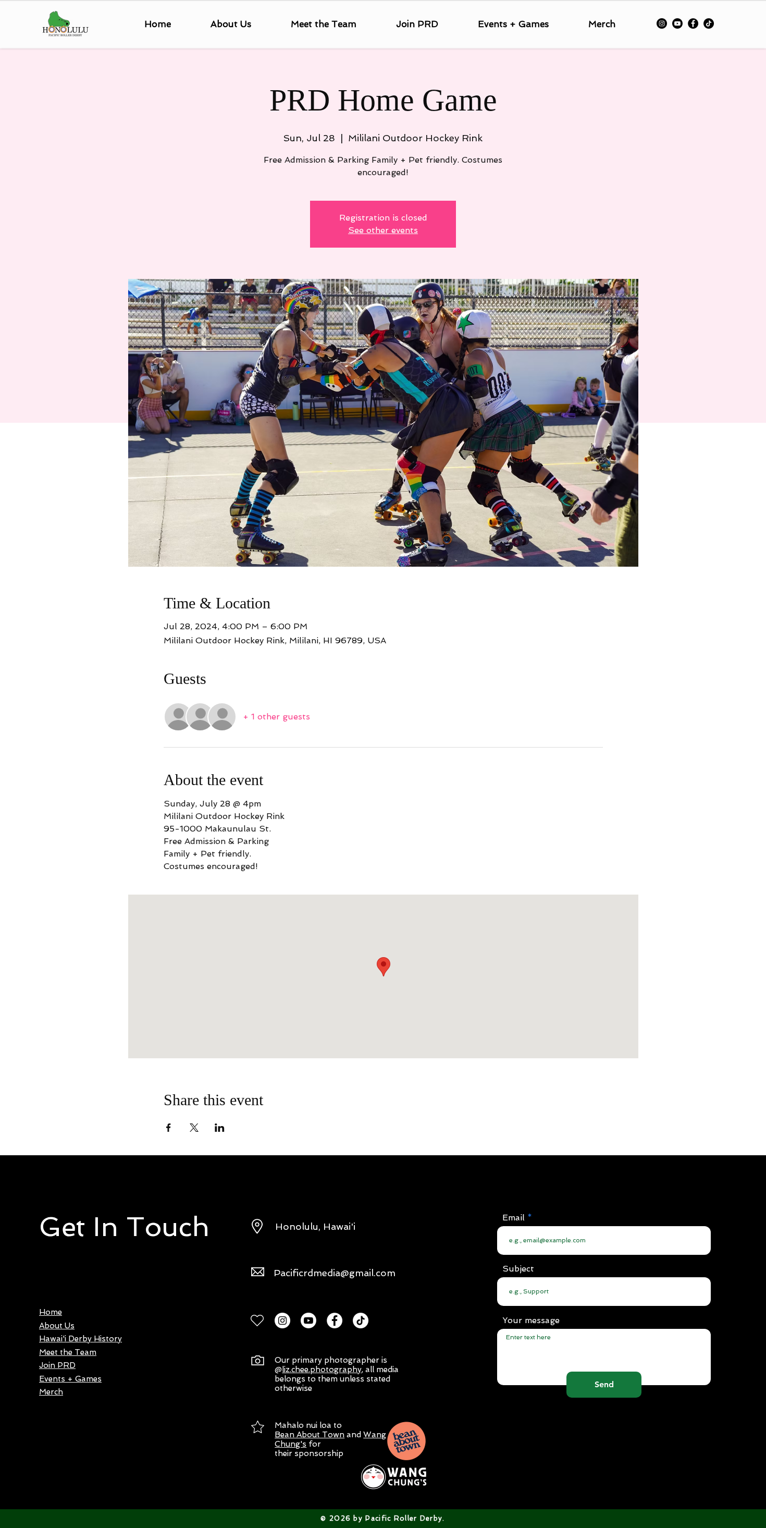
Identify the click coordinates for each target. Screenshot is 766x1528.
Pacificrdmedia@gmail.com (335, 1272)
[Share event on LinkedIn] (220, 1127)
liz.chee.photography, (322, 1369)
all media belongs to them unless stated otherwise (337, 1379)
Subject (518, 1269)
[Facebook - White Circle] (334, 1320)
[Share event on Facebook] (169, 1127)
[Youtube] (677, 23)
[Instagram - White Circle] (282, 1320)
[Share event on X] (194, 1127)
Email (513, 1218)
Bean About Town (309, 1434)
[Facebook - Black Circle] (693, 23)
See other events (383, 230)
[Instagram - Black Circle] (662, 23)
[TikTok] (708, 23)
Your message (531, 1320)
